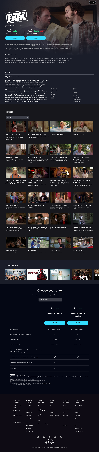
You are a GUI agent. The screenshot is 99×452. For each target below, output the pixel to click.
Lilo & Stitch (77, 415)
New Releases (28, 409)
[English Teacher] (15, 274)
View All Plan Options (11, 55)
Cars (76, 425)
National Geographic (54, 415)
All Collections (66, 402)
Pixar (51, 405)
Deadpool (77, 402)
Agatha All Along (78, 428)
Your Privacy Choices (17, 419)
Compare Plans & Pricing (43, 423)
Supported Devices (29, 418)
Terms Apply (12, 374)
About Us (27, 422)
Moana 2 (77, 412)
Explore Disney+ (29, 402)
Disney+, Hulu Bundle (42, 405)
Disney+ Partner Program (31, 431)
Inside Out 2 (77, 409)
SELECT (15, 38)
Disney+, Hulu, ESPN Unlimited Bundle (42, 410)
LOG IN (92, 2)
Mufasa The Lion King (79, 431)
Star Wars (52, 412)
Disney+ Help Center (47, 383)
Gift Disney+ (28, 428)
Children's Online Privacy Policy (18, 406)
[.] (38, 437)
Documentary (65, 418)
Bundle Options (41, 402)
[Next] (96, 274)
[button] (31, 400)
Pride (64, 422)
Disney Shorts (65, 415)
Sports (64, 412)
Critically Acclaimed (67, 409)
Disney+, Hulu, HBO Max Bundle (43, 415)
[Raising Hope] (82, 274)
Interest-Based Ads (17, 422)
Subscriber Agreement (17, 415)
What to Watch (29, 412)
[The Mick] (60, 274)
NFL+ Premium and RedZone (42, 419)
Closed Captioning (29, 425)
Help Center (28, 415)
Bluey (76, 418)
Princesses (65, 425)
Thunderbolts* (78, 422)
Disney (51, 402)
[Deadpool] (37, 274)
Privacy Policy (16, 402)
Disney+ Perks (28, 405)
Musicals (64, 405)
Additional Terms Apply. (16, 49)
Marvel (51, 409)
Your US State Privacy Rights (17, 411)
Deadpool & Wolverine (79, 405)
